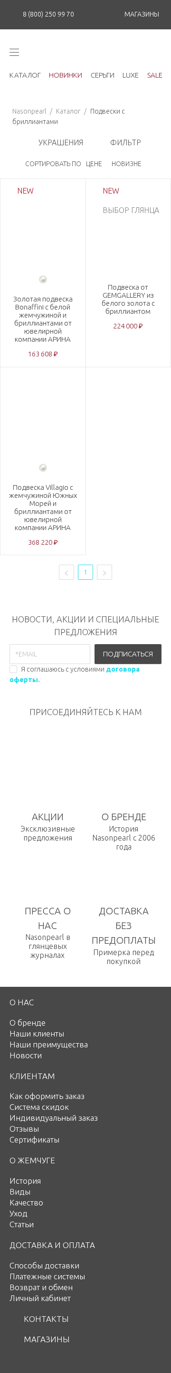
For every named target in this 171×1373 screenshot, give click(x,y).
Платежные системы (47, 1276)
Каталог (68, 111)
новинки (65, 75)
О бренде (28, 1022)
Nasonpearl (29, 111)
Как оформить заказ (47, 1095)
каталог (25, 75)
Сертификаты (34, 1139)
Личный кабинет (40, 1297)
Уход (19, 1213)
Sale (154, 75)
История (25, 1180)
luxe (131, 75)
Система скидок (39, 1106)
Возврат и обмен (41, 1287)
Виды (20, 1191)
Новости (26, 1055)
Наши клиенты (37, 1033)
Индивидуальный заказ (54, 1117)
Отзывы (24, 1128)
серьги (102, 75)
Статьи (22, 1224)
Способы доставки (44, 1265)
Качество (26, 1202)
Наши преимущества (49, 1044)
